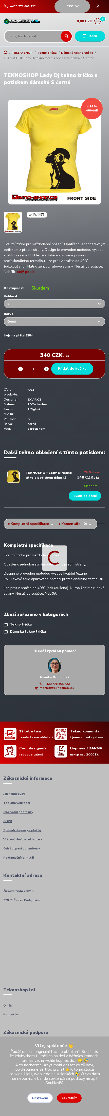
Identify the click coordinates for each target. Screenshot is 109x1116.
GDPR (7, 821)
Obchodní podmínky (18, 812)
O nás (7, 1006)
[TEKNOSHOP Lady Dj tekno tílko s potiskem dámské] (13, 476)
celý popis (25, 271)
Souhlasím (69, 1098)
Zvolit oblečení (85, 496)
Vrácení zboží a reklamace (23, 839)
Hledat (66, 36)
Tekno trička (47, 53)
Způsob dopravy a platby (22, 830)
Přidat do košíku (72, 368)
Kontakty (10, 1014)
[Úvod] (22, 21)
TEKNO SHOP (22, 53)
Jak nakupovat (14, 794)
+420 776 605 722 (23, 6)
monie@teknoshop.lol (57, 688)
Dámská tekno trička (77, 53)
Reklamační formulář (18, 858)
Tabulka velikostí (16, 803)
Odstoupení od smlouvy (21, 848)
